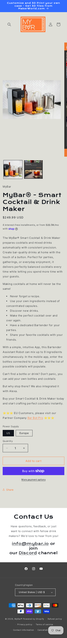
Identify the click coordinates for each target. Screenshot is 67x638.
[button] (9, 24)
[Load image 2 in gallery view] (33, 169)
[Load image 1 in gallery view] (13, 169)
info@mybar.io (30, 543)
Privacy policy (24, 624)
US (8, 433)
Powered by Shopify (33, 619)
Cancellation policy (48, 630)
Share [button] (10, 489)
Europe (24, 433)
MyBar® (18, 619)
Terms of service (44, 624)
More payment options (33, 479)
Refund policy (55, 619)
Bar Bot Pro (35, 418)
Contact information (23, 630)
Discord (28, 553)
